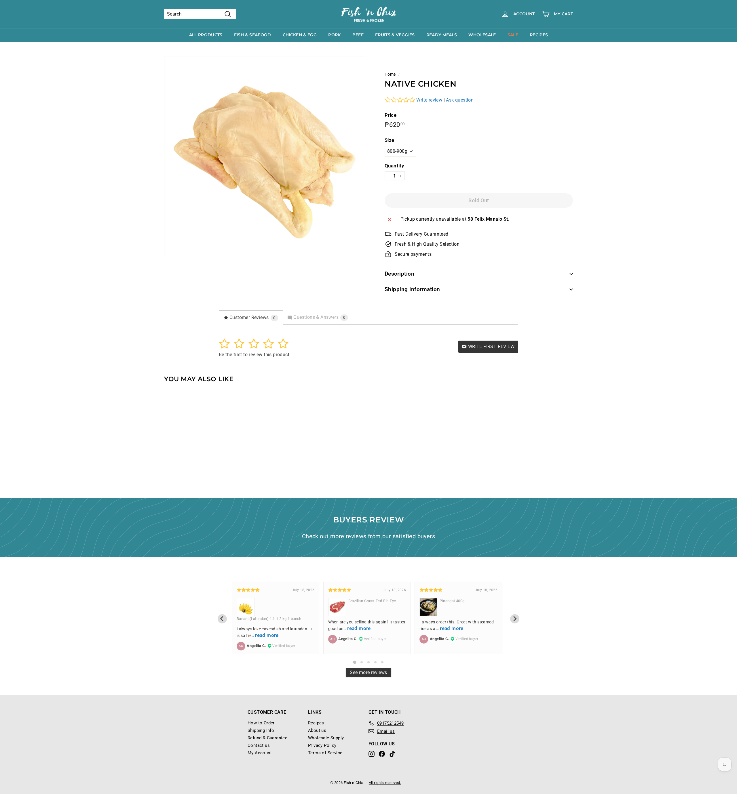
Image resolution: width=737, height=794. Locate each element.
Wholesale (482, 34)
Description (399, 273)
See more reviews (368, 672)
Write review (429, 100)
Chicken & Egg (300, 34)
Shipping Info (261, 730)
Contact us (259, 745)
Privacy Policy (322, 745)
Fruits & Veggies (395, 34)
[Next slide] (514, 618)
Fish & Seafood (252, 34)
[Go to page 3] (368, 662)
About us (317, 730)
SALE (513, 34)
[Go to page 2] (361, 662)
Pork (334, 34)
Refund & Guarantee (267, 737)
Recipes (539, 34)
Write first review (490, 346)
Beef (358, 34)
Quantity (394, 166)
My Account (260, 752)
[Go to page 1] (354, 662)
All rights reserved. (385, 782)
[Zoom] (264, 156)
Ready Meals (441, 34)
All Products (206, 34)
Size (389, 140)
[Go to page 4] (375, 662)
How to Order (261, 723)
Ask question (460, 100)
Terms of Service (325, 752)
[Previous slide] (222, 618)
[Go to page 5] (382, 662)
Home (390, 74)
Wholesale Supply (326, 737)
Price (390, 115)
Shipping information (412, 289)
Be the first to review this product (254, 354)
